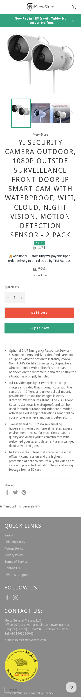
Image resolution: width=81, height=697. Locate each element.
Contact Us (12, 568)
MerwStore (21, 693)
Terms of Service (16, 561)
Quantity (12, 287)
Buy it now (39, 328)
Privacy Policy (13, 555)
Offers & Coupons (16, 575)
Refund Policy (13, 548)
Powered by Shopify (41, 693)
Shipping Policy (14, 542)
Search (9, 535)
